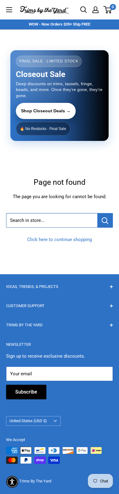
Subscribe (26, 392)
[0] (108, 9)
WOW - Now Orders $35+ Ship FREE (59, 24)
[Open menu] (9, 9)
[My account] (95, 9)
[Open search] (83, 9)
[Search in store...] (105, 220)
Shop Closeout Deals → (45, 110)
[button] (12, 482)
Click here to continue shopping (59, 239)
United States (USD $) (28, 421)
